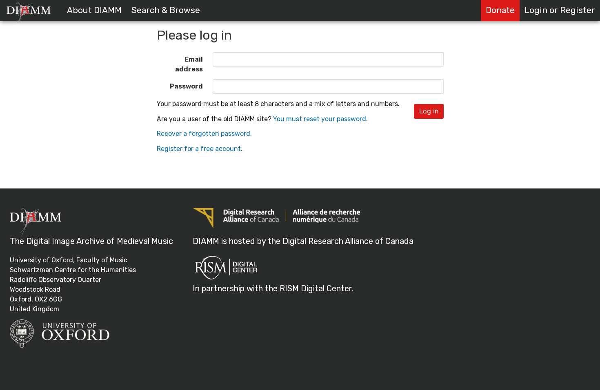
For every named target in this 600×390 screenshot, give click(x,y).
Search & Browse (165, 10)
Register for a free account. (199, 149)
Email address (189, 64)
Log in (428, 111)
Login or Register (559, 10)
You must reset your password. (320, 119)
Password (186, 86)
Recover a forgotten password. (204, 133)
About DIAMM (94, 10)
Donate (500, 10)
